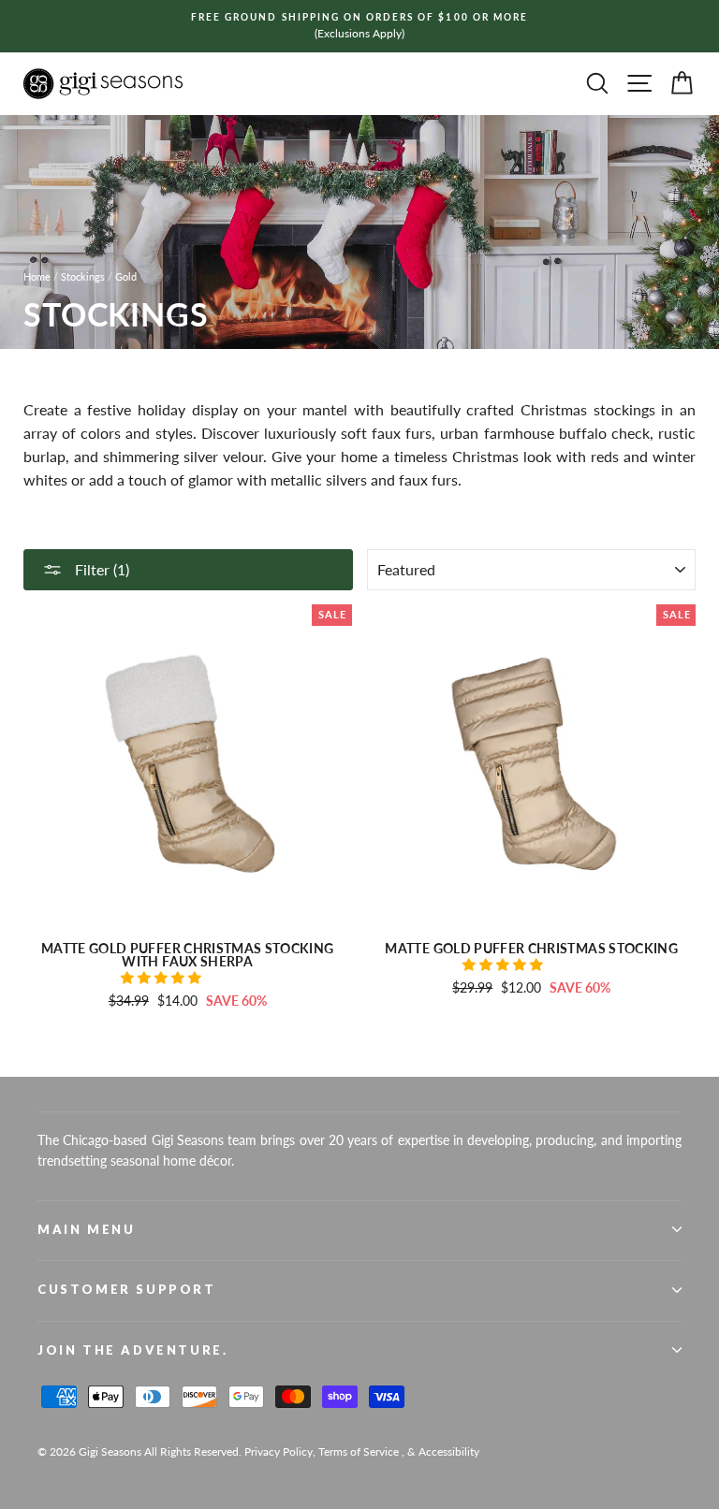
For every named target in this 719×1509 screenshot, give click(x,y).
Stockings (83, 276)
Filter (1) (100, 569)
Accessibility (448, 1451)
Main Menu (86, 1229)
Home (37, 276)
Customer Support (126, 1289)
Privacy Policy (278, 1451)
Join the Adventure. (132, 1349)
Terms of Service (358, 1451)
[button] (163, 977)
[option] (359, 26)
